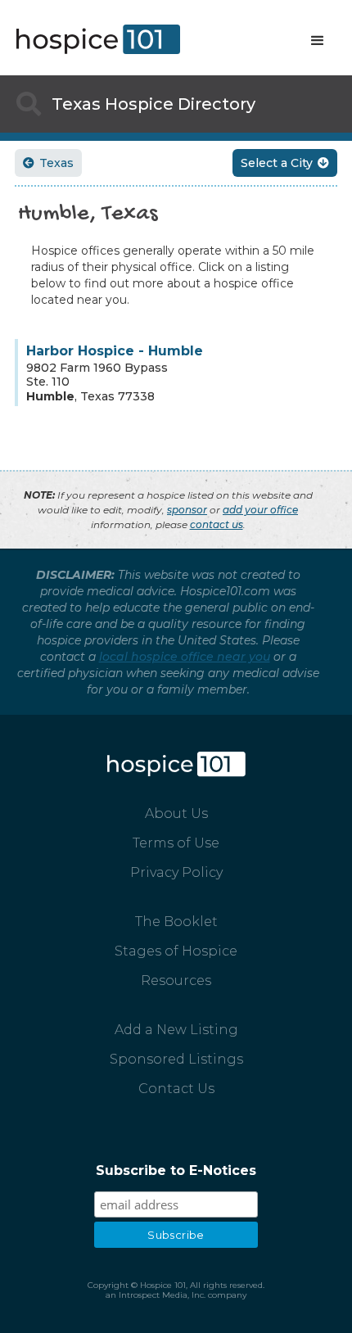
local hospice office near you (184, 656)
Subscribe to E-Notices (176, 1170)
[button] (318, 41)
